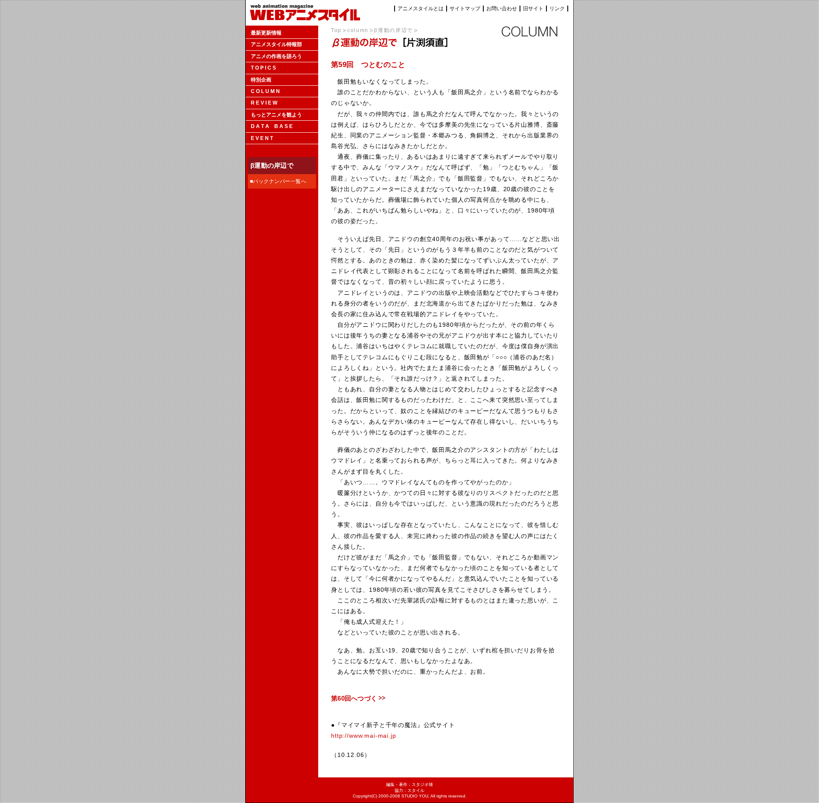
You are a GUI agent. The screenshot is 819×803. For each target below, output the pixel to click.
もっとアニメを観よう (276, 115)
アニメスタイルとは (421, 9)
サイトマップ (465, 9)
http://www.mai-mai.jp (363, 735)
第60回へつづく (354, 698)
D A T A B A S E (272, 126)
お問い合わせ (501, 9)
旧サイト (533, 9)
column (358, 30)
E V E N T (262, 138)
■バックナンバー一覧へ (278, 181)
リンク (557, 9)
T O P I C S (263, 68)
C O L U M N (265, 91)
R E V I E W (264, 103)
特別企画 (261, 80)
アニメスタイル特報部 (276, 44)
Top (336, 30)
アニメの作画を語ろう (276, 56)
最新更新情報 (266, 33)
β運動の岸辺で (393, 30)
